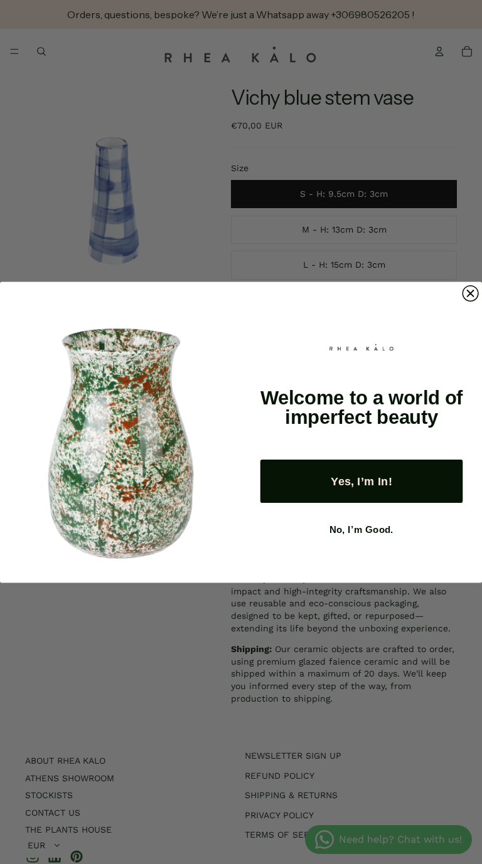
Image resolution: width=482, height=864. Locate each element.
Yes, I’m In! (361, 480)
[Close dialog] (470, 293)
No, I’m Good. (361, 529)
